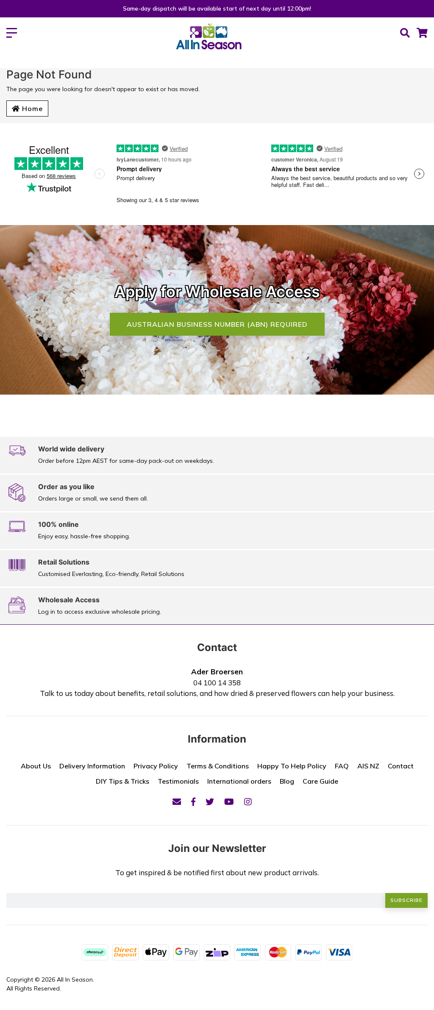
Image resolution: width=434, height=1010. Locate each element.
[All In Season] (209, 41)
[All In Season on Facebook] (193, 801)
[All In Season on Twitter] (210, 801)
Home (31, 108)
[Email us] (176, 801)
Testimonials (178, 781)
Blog (287, 781)
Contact (401, 766)
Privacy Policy (156, 766)
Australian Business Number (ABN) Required (217, 324)
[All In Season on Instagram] (248, 801)
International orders (239, 781)
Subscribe (406, 900)
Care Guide (320, 781)
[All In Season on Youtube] (229, 801)
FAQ (342, 766)
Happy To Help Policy (291, 766)
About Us (36, 766)
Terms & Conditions (217, 766)
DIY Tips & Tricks (122, 781)
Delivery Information (92, 766)
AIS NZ (368, 766)
